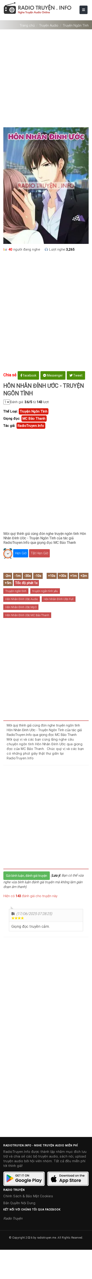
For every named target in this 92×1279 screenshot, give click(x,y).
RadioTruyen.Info (31, 426)
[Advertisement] (46, 77)
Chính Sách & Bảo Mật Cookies (28, 1196)
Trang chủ (27, 25)
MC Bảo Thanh (34, 419)
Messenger (54, 375)
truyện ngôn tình (33, 411)
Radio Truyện (12, 1218)
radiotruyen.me (46, 1237)
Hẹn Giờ (20, 553)
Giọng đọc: (11, 419)
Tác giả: (9, 426)
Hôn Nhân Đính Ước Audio (21, 599)
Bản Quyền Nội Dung (19, 1203)
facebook (29, 375)
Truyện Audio (48, 25)
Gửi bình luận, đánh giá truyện (26, 875)
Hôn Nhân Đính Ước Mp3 (20, 607)
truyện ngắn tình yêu (45, 591)
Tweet (77, 375)
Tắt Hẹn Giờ (39, 553)
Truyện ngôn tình (15, 591)
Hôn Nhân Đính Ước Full (58, 599)
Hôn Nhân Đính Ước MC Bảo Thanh (27, 615)
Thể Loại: (10, 411)
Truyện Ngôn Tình (76, 25)
